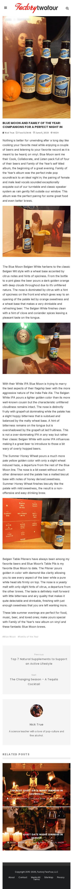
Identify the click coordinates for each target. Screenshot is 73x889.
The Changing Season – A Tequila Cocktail (34, 680)
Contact (23, 877)
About (11, 877)
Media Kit (35, 877)
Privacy (61, 877)
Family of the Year (29, 636)
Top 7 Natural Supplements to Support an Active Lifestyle (39, 659)
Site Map (48, 877)
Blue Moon (10, 636)
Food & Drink (25, 133)
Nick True (9, 132)
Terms (36, 879)
